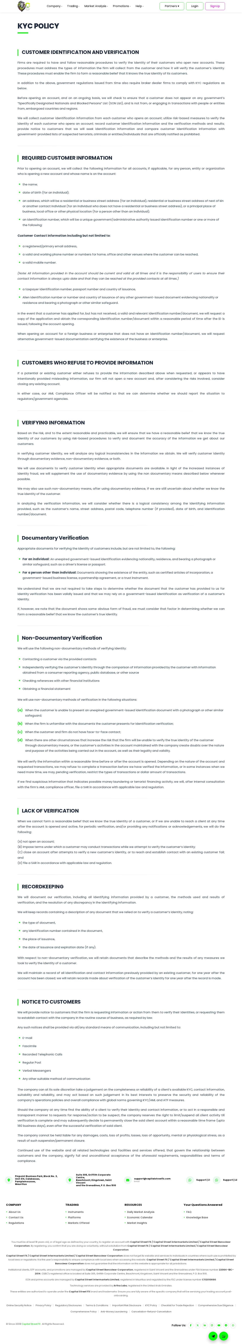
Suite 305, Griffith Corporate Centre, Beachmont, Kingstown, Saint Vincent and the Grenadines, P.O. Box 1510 (96, 1180)
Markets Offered (78, 1223)
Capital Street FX (31, 1324)
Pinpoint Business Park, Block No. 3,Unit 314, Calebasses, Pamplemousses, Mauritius (36, 1180)
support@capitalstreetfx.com (152, 1178)
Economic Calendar (140, 1217)
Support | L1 (203, 1179)
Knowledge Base (197, 1217)
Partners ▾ (172, 6)
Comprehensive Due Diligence (215, 1305)
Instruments (76, 1212)
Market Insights (137, 1223)
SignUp (215, 6)
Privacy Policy (43, 1305)
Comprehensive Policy (84, 1311)
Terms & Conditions (97, 1305)
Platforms (74, 1217)
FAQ (189, 1212)
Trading (73, 6)
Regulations (16, 1223)
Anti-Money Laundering (114, 1311)
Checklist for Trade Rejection (177, 1305)
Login (194, 6)
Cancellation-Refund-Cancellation (151, 1311)
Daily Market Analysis (140, 1212)
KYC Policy (151, 1305)
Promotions (122, 6)
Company (54, 6)
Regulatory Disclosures (68, 1305)
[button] (223, 1336)
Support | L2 (230, 1179)
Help (139, 6)
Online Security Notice (19, 1305)
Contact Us (16, 1217)
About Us (15, 1212)
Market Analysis (96, 6)
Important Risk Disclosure (126, 1305)
